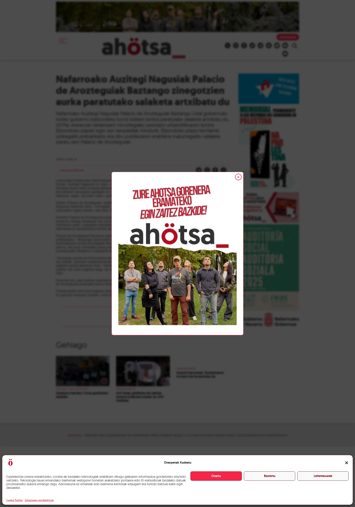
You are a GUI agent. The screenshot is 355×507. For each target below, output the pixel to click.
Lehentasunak (323, 476)
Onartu (216, 476)
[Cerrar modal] (238, 177)
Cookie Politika (14, 500)
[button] (347, 463)
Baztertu (269, 476)
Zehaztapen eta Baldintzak (39, 500)
